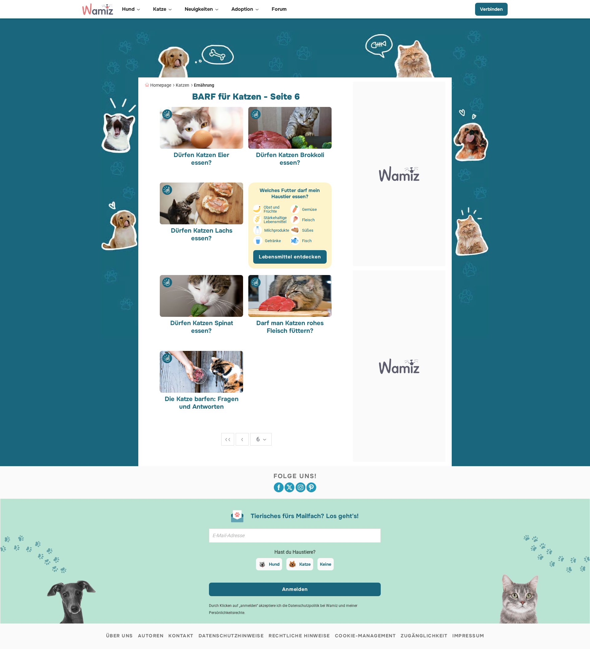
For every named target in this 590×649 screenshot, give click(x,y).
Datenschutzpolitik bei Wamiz (313, 606)
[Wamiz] (97, 9)
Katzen (182, 85)
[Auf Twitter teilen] (289, 487)
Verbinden (491, 9)
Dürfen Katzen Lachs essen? (201, 234)
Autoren (151, 636)
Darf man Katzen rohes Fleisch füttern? (290, 327)
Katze (305, 564)
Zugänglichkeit (424, 636)
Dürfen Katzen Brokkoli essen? (290, 158)
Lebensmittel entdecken (290, 257)
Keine (325, 564)
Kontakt (181, 636)
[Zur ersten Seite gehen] (227, 439)
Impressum (468, 636)
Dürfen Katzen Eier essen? (201, 158)
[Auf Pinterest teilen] (311, 487)
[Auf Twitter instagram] (300, 487)
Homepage (160, 85)
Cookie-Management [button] (365, 636)
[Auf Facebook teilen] (279, 487)
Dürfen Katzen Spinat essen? (201, 327)
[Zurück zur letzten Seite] (242, 439)
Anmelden (295, 589)
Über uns (119, 636)
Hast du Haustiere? (295, 552)
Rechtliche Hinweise (299, 636)
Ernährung (204, 85)
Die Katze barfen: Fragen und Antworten (201, 402)
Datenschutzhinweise (231, 636)
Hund (274, 564)
